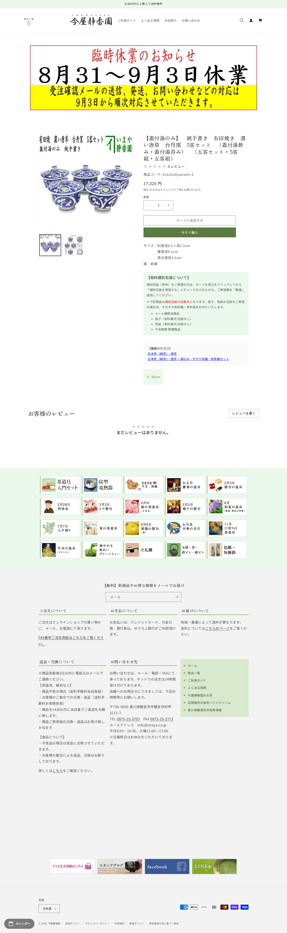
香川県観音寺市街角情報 (205, 710)
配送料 (154, 189)
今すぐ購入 (189, 232)
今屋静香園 (54, 923)
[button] (29, 23)
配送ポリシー (136, 923)
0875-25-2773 (161, 718)
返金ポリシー (72, 923)
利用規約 (119, 923)
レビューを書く (244, 413)
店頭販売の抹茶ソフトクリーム (209, 702)
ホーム (192, 665)
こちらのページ (217, 628)
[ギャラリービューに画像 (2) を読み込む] (73, 245)
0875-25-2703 (128, 718)
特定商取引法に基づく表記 (164, 923)
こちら (57, 770)
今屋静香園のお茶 (200, 695)
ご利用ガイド (197, 680)
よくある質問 (197, 688)
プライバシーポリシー (97, 923)
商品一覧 (194, 673)
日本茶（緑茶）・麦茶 (162, 354)
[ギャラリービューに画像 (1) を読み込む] (50, 245)
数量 (146, 197)
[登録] (176, 597)
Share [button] (155, 377)
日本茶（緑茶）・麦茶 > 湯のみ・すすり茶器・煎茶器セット (188, 359)
